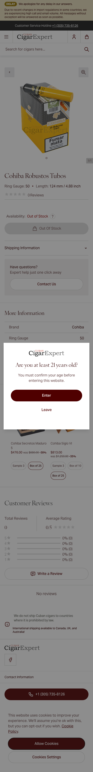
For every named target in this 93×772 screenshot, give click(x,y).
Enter (46, 395)
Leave (47, 409)
